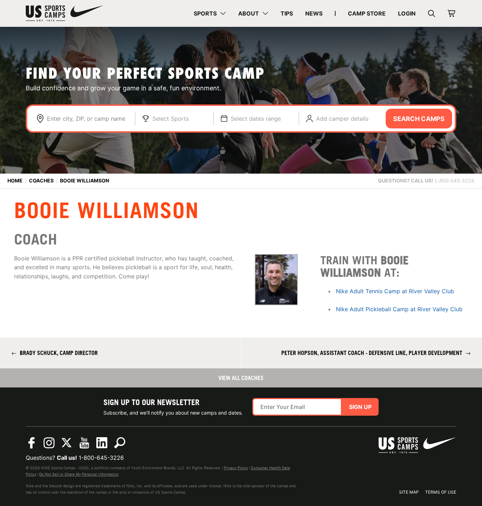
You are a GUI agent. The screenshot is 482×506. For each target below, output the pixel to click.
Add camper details (342, 118)
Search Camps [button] (419, 118)
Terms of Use (440, 492)
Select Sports (170, 118)
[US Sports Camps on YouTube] (84, 442)
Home (15, 180)
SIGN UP (360, 406)
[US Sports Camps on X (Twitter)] (66, 442)
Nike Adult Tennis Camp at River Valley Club (395, 291)
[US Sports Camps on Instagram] (49, 442)
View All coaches (241, 377)
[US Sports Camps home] (64, 13)
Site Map (409, 492)
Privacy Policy (236, 467)
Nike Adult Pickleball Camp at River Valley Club (399, 309)
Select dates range (256, 118)
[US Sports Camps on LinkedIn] (102, 442)
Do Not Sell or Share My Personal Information (79, 474)
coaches (41, 180)
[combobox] (87, 118)
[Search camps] (119, 442)
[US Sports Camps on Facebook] (31, 442)
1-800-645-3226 (101, 457)
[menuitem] (210, 13)
